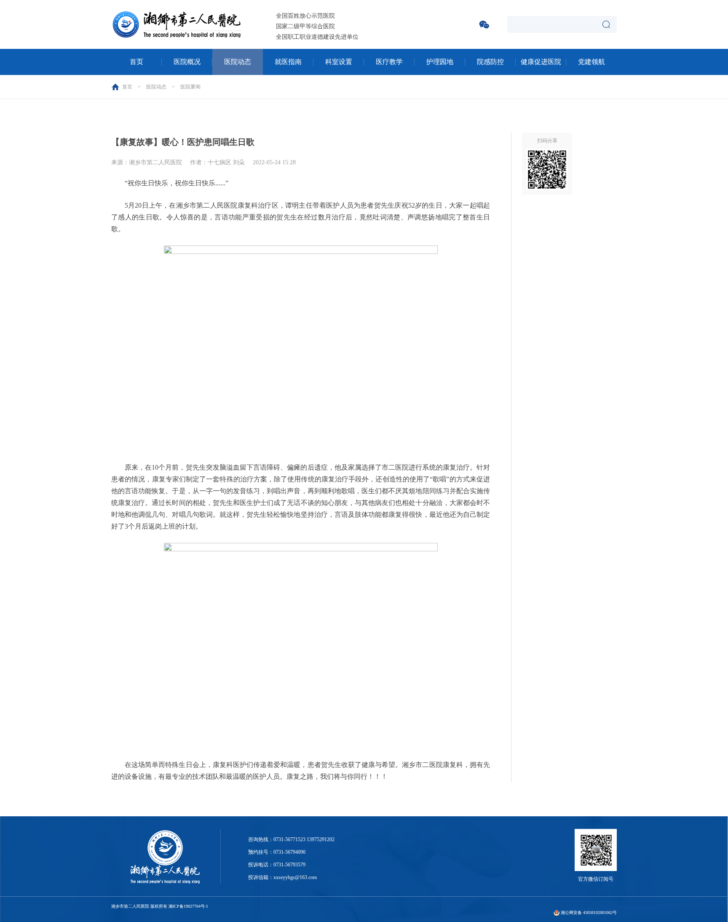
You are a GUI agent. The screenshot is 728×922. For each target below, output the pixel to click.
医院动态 (237, 61)
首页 (136, 61)
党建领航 (591, 61)
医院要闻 (190, 87)
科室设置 (338, 61)
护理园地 (439, 61)
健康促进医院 (541, 61)
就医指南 (288, 61)
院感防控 (490, 61)
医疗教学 (389, 61)
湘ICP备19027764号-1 (188, 906)
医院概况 (187, 61)
